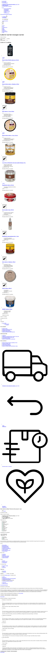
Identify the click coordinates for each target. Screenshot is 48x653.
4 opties (3, 81)
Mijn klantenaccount (5, 546)
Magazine (3, 560)
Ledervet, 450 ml (8, 185)
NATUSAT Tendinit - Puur (6, 343)
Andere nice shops (5, 583)
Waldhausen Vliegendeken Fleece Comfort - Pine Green (10, 336)
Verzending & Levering (5, 547)
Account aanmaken (5, 20)
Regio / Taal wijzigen (11, 573)
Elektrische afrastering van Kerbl (7, 329)
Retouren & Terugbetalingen (6, 548)
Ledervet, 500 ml (7, 309)
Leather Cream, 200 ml (8, 209)
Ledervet (7, 324)
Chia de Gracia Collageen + (6, 344)
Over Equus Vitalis (5, 565)
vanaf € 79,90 (10, 4)
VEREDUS (4, 335)
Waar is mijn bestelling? (7, 8)
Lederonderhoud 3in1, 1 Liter (10, 236)
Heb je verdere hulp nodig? (6, 550)
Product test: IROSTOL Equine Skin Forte (8, 331)
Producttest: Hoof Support (6, 330)
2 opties (3, 57)
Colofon (3, 576)
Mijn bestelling (4, 545)
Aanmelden (4, 554)
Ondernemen (4, 582)
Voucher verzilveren (5, 557)
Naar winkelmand (5, 2)
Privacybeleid (4, 577)
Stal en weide (4, 323)
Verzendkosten (6, 10)
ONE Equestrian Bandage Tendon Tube (8, 337)
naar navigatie (4, 1)
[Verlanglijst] (3, 22)
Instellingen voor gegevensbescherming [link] (8, 580)
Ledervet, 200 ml (6, 288)
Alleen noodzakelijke (14, 651)
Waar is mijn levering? (5, 556)
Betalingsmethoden (7, 11)
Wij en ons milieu (4, 561)
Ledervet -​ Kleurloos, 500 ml (8, 261)
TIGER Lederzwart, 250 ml (10, 60)
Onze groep (4, 567)
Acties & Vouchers (5, 549)
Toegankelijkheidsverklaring (6, 579)
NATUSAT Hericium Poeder (6, 345)
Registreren (4, 555)
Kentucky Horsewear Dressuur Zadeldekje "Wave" (9, 342)
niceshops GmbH (7, 575)
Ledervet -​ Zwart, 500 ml (8, 111)
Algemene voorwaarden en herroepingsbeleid (9, 578)
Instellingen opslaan (3, 651)
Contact (3, 566)
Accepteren (8, 651)
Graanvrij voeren (4, 328)
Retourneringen (6, 9)
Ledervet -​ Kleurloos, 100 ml (10, 84)
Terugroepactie (4, 562)
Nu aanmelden (4, 17)
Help (3, 7)
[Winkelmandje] (25, 24)
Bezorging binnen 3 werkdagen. (7, 6)
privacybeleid (21, 593)
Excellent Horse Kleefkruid (6, 338)
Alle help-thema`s (6, 12)
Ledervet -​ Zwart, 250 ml (10, 135)
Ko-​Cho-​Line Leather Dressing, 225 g (14, 162)
